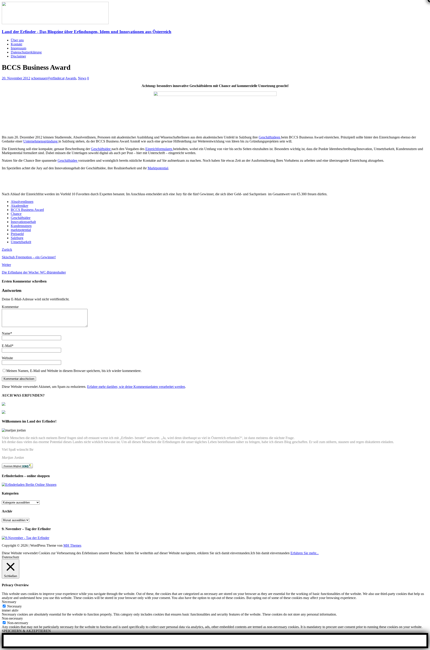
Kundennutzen (21, 226)
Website (7, 358)
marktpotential (21, 230)
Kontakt (16, 44)
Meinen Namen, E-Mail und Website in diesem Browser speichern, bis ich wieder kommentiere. (74, 371)
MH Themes (72, 545)
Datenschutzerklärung (26, 52)
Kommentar (10, 307)
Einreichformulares (159, 149)
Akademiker (19, 206)
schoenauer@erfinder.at (47, 78)
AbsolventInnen (22, 202)
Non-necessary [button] (12, 618)
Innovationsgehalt (23, 222)
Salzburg (17, 238)
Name (6, 333)
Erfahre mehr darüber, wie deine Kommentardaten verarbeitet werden (136, 387)
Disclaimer (18, 56)
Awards (70, 78)
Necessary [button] (9, 602)
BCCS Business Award (27, 210)
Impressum (18, 48)
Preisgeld (17, 234)
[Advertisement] (54, 181)
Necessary (14, 606)
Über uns (17, 40)
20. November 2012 (16, 78)
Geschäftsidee (101, 149)
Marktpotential (158, 168)
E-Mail (7, 346)
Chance (16, 214)
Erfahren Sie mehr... (304, 553)
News (82, 78)
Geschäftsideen (270, 137)
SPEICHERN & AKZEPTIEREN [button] (26, 631)
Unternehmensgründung (40, 141)
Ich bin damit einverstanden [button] (270, 553)
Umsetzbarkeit (21, 242)
